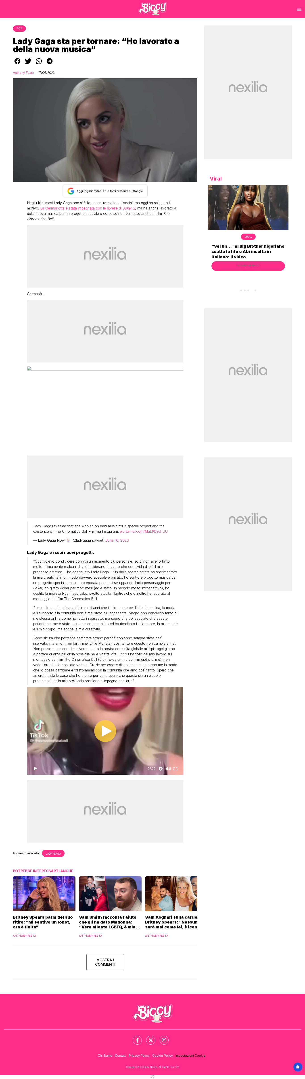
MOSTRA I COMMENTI (105, 962)
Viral (248, 236)
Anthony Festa (23, 73)
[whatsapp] (38, 64)
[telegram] (49, 64)
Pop (19, 28)
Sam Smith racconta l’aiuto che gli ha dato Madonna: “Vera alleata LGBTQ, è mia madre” (107, 922)
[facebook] (17, 64)
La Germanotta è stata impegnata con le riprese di (87, 208)
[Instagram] (161, 1037)
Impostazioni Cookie (190, 1055)
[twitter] (28, 64)
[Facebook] (134, 1037)
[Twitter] (148, 1037)
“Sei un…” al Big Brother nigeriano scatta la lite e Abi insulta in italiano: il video (247, 251)
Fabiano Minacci (248, 265)
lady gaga (53, 853)
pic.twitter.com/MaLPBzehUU (144, 531)
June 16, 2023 (117, 540)
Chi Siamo (105, 1055)
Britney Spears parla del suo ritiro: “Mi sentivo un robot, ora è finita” (43, 922)
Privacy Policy (139, 1055)
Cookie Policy (162, 1055)
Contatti (120, 1055)
